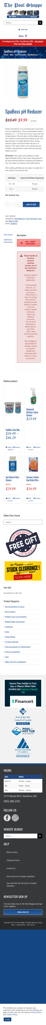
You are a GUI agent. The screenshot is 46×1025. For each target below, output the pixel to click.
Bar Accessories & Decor (14, 606)
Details (17, 447)
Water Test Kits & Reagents (15, 662)
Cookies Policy (20, 924)
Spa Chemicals (31, 218)
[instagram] (15, 817)
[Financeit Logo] (23, 697)
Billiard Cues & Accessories (15, 616)
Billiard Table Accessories (15, 621)
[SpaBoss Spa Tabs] (13, 406)
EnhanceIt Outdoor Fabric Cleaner (32, 412)
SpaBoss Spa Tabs (13, 429)
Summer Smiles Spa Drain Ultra (32, 478)
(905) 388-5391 (12, 801)
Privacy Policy (36, 1012)
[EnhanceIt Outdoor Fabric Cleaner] (33, 396)
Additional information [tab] (8, 240)
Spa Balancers (19, 218)
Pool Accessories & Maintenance (18, 647)
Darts (7, 632)
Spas (40, 218)
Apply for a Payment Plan (29, 690)
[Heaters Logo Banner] (23, 11)
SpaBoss (14, 223)
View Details (39, 41)
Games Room (10, 637)
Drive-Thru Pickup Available (23, 43)
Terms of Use (31, 924)
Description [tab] (8, 234)
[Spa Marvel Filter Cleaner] (13, 464)
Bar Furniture (10, 611)
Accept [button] (7, 1019)
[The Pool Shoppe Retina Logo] (23, 4)
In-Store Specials (11, 642)
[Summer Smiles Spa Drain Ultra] (33, 464)
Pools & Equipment (12, 652)
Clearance (9, 627)
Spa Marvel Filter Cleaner (12, 478)
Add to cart (31, 204)
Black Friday (13, 221)
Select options (10, 448)
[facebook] (7, 817)
